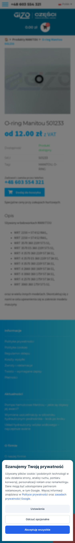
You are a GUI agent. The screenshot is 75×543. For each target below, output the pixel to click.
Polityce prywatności (35, 494)
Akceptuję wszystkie (37, 529)
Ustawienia (37, 508)
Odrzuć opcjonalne (37, 519)
